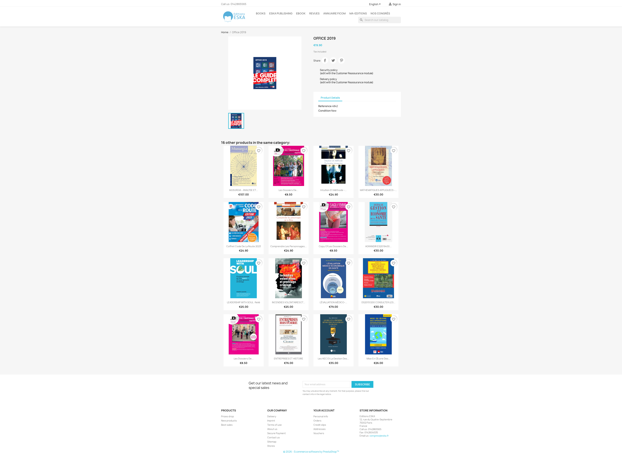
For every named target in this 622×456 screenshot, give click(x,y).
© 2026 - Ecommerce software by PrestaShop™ (311, 451)
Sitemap (271, 441)
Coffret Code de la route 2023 (243, 246)
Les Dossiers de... (288, 190)
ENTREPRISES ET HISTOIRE (288, 358)
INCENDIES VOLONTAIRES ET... (288, 302)
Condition (324, 110)
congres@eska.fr (379, 435)
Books (260, 13)
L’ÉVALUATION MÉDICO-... (333, 302)
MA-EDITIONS (358, 13)
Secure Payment (276, 433)
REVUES (314, 13)
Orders (317, 420)
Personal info (320, 416)
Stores (271, 445)
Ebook (300, 13)
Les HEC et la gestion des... (333, 358)
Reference (325, 106)
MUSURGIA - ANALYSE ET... (243, 190)
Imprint (271, 420)
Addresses (319, 429)
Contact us (273, 437)
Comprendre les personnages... (288, 246)
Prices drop (227, 416)
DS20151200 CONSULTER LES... (378, 302)
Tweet (333, 60)
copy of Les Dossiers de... (333, 246)
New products (229, 420)
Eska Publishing (280, 13)
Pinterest (341, 60)
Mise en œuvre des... (378, 358)
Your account (323, 410)
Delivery (271, 416)
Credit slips (319, 424)
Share (325, 60)
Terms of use (274, 424)
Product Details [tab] (330, 97)
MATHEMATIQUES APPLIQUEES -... (378, 190)
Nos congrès (380, 13)
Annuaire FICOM (334, 13)
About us (272, 429)
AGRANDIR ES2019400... (378, 246)
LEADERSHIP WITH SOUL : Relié (243, 302)
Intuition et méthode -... (333, 190)
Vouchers (318, 433)
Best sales (227, 424)
